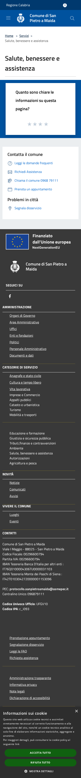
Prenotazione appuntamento (30, 637)
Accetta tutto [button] (40, 753)
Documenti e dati (22, 355)
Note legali (17, 691)
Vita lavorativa (20, 389)
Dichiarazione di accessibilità (30, 697)
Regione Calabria (18, 4)
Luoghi (14, 514)
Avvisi (14, 495)
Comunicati (18, 489)
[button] (40, 771)
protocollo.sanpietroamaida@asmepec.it (39, 588)
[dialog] (40, 742)
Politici (14, 342)
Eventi (14, 521)
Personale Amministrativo (28, 348)
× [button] (76, 711)
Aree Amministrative (24, 322)
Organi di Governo (22, 315)
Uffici (13, 328)
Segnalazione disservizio (27, 644)
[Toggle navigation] (8, 17)
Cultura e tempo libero (25, 382)
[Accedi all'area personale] (65, 5)
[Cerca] (72, 18)
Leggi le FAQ (18, 651)
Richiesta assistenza (24, 657)
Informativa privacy (23, 684)
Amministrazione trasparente (30, 677)
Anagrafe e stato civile (25, 375)
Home (9, 35)
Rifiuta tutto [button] (40, 762)
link (17, 744)
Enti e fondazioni (21, 335)
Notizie (15, 482)
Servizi (24, 35)
